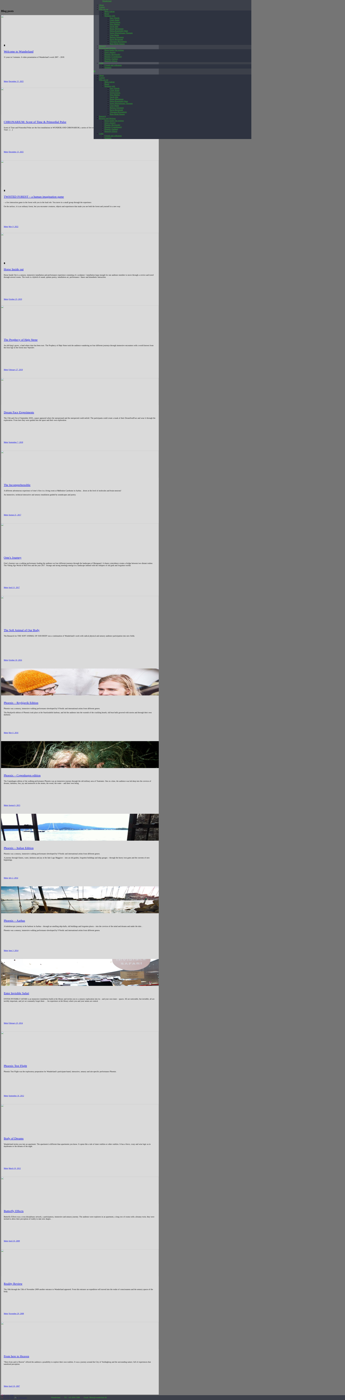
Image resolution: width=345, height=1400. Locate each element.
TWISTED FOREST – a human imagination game (34, 196)
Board (106, 14)
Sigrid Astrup (115, 22)
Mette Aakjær (109, 11)
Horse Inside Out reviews (114, 50)
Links (101, 63)
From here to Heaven (16, 1356)
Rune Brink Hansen (117, 44)
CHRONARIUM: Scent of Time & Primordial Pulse (35, 122)
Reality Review (13, 1283)
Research (102, 46)
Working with (109, 16)
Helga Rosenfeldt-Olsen (119, 31)
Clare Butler (114, 35)
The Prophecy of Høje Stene (21, 339)
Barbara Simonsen (117, 37)
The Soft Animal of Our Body (21, 630)
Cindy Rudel (114, 20)
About (101, 5)
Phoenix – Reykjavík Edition (21, 702)
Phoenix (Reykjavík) (112, 55)
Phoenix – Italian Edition (19, 848)
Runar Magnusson (116, 29)
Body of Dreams (14, 1138)
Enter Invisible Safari (16, 993)
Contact (102, 7)
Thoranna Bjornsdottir (118, 42)
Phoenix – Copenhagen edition (22, 775)
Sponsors (107, 67)
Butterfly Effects (110, 61)
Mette (6, 81)
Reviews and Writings (107, 48)
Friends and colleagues (113, 65)
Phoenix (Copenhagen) (113, 57)
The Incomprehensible (17, 485)
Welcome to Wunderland (18, 51)
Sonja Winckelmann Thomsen (121, 33)
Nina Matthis (115, 24)
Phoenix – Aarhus (14, 920)
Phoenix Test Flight (15, 1065)
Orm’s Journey (110, 52)
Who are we (103, 9)
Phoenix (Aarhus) (111, 59)
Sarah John (114, 27)
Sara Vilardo (114, 18)
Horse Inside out (14, 269)
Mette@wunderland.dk (98, 1398)
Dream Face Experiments (19, 412)
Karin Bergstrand (116, 39)
